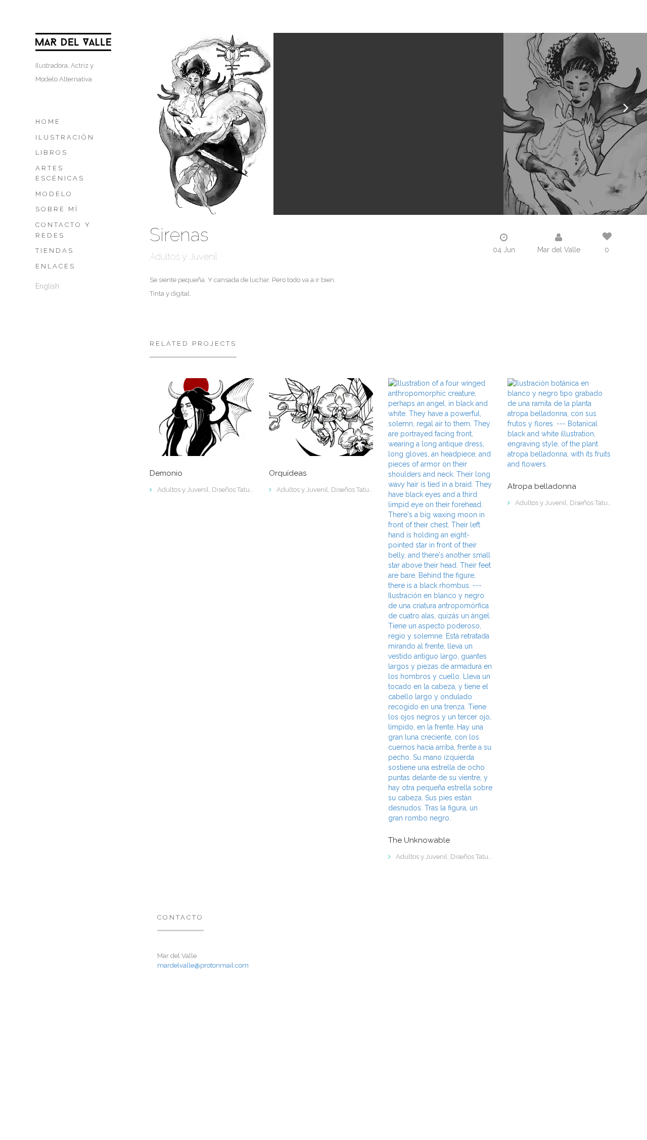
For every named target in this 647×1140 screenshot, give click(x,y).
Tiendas (54, 250)
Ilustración (65, 137)
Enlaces (55, 266)
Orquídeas (287, 473)
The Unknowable (419, 840)
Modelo (54, 194)
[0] (202, 416)
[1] (559, 423)
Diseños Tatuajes (236, 489)
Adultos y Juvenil (183, 256)
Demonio (166, 473)
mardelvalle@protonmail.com (203, 965)
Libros (51, 152)
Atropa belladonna (541, 486)
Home (48, 121)
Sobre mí (56, 209)
